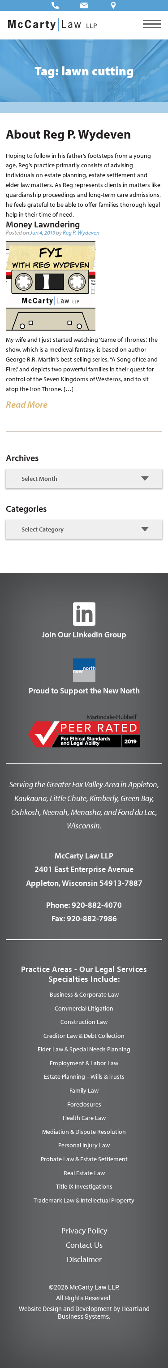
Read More (26, 404)
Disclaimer (84, 1259)
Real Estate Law (84, 1173)
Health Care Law (84, 1118)
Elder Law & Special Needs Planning (84, 1049)
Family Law (84, 1090)
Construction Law (84, 1022)
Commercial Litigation (84, 1008)
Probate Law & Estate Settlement (84, 1159)
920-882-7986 (92, 918)
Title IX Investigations (84, 1186)
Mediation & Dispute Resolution (84, 1132)
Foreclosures (84, 1104)
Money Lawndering (43, 224)
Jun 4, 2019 (42, 232)
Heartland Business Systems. (104, 1312)
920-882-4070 (97, 905)
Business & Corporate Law (84, 994)
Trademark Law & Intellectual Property (84, 1200)
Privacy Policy (84, 1230)
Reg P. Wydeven (81, 232)
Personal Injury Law (84, 1145)
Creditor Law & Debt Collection (84, 1036)
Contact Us (84, 1245)
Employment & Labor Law (84, 1063)
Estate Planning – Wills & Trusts (84, 1076)
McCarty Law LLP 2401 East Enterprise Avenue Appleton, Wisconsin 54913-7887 (84, 869)
